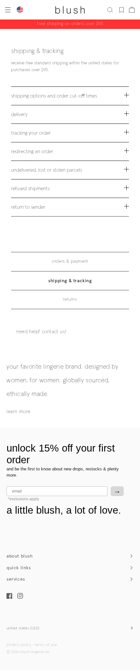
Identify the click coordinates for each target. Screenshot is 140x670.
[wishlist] (121, 10)
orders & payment (70, 261)
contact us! (54, 331)
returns (70, 299)
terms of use (46, 645)
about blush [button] (20, 556)
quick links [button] (19, 568)
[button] (7, 10)
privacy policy (19, 645)
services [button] (16, 579)
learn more (19, 411)
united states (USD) (23, 628)
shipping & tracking (69, 280)
